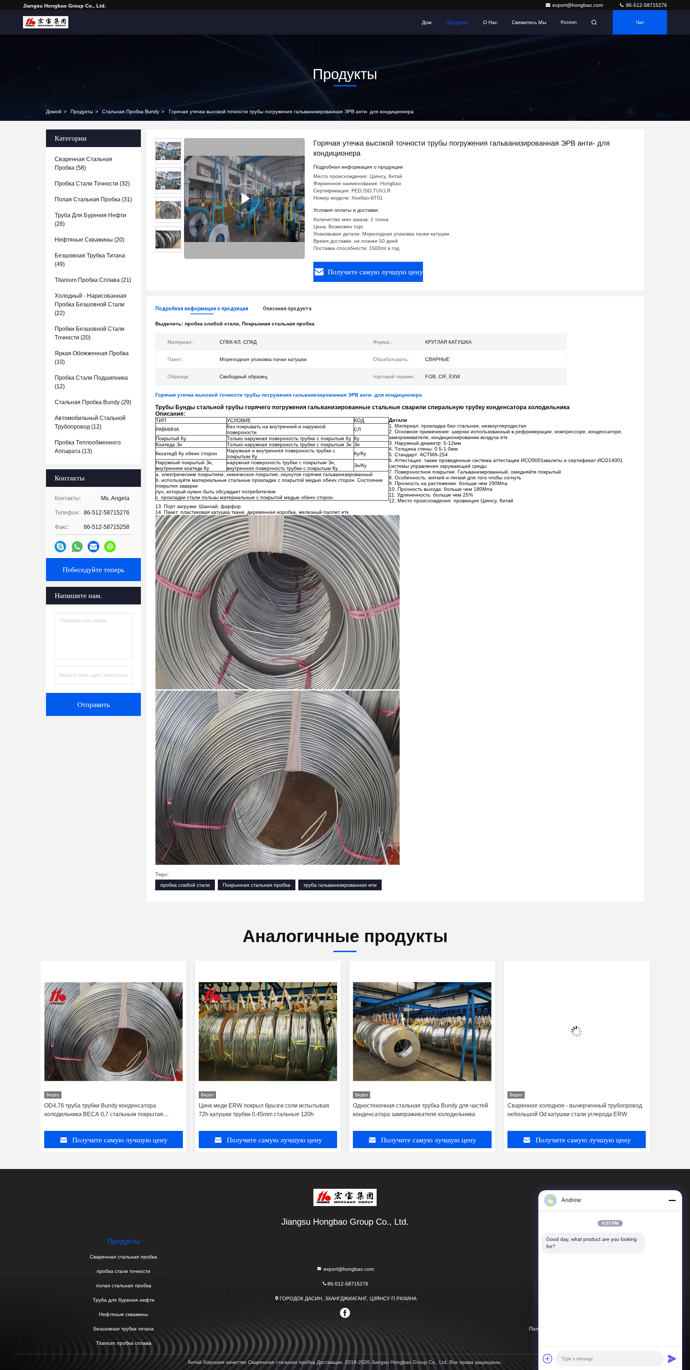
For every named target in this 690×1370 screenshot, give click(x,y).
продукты (81, 111)
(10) (92, 357)
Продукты (457, 22)
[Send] (672, 1358)
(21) (93, 280)
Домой (53, 111)
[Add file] (548, 1358)
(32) (92, 184)
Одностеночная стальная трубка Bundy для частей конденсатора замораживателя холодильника (266, 1109)
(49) (90, 259)
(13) (88, 446)
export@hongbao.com (578, 5)
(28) (90, 219)
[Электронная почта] (93, 546)
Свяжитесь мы (529, 22)
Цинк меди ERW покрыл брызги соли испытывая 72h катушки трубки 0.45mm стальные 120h (109, 1109)
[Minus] (672, 1200)
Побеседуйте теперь (93, 570)
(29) (93, 402)
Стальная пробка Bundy (130, 111)
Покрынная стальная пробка (256, 885)
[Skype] (60, 546)
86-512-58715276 (646, 5)
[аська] (110, 546)
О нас (490, 22)
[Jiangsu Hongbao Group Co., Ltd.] (45, 22)
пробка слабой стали (185, 885)
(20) (89, 240)
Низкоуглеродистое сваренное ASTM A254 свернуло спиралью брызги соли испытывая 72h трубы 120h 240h (572, 1110)
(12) (91, 382)
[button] (53, 1048)
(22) (90, 304)
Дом (427, 22)
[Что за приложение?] (77, 546)
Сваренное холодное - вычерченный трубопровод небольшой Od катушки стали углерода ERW (420, 1109)
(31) (93, 199)
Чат (640, 22)
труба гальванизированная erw (340, 885)
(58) (83, 163)
